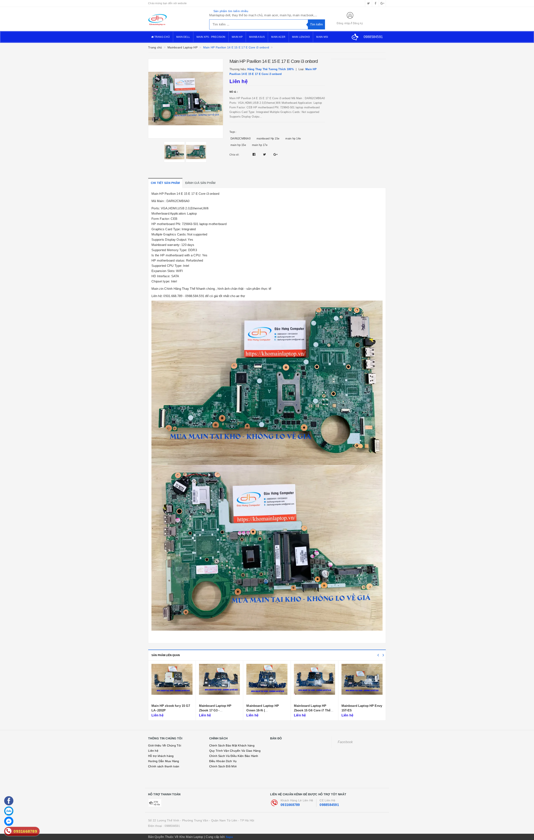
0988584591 (329, 805)
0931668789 (290, 805)
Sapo (229, 837)
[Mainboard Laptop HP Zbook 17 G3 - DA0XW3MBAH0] (172, 682)
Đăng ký (358, 23)
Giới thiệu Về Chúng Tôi (164, 745)
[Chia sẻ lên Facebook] (254, 154)
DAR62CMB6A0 (240, 138)
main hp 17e (259, 145)
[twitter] (368, 3)
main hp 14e (293, 138)
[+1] (275, 154)
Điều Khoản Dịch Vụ (223, 761)
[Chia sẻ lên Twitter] (265, 154)
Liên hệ (153, 750)
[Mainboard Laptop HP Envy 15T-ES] (314, 682)
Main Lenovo (301, 36)
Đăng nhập (343, 23)
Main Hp (237, 36)
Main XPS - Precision (210, 36)
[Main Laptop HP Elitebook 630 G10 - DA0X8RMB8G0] (362, 682)
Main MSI (322, 36)
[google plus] (382, 3)
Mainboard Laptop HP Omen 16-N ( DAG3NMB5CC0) (215, 710)
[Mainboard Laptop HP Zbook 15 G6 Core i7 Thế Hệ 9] (267, 682)
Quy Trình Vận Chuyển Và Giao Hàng (235, 750)
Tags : (233, 131)
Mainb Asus (257, 36)
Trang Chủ (162, 36)
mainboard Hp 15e (268, 138)
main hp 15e (238, 145)
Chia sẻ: (234, 154)
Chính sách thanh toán (163, 766)
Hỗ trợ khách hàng (161, 756)
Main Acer (278, 36)
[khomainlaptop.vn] (175, 19)
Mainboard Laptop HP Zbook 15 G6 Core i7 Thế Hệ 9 (265, 710)
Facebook (345, 742)
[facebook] (375, 3)
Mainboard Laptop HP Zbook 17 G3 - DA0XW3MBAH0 (168, 710)
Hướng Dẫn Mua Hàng (163, 761)
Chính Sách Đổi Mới (223, 766)
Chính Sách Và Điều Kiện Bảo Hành (233, 756)
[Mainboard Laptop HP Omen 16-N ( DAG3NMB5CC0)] (219, 682)
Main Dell (183, 36)
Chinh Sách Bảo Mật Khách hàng (231, 745)
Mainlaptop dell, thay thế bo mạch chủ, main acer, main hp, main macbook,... (263, 15)
